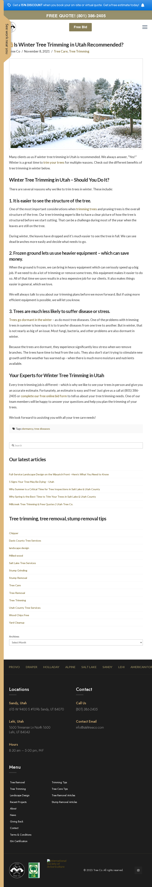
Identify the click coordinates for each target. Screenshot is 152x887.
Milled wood (16, 555)
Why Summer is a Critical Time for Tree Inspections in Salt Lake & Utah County (54, 489)
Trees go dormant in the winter (30, 320)
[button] (144, 27)
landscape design (19, 548)
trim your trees (53, 162)
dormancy (27, 428)
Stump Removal (18, 577)
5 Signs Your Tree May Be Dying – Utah (31, 481)
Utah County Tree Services (25, 607)
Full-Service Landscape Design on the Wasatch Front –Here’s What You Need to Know (59, 474)
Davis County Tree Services (25, 540)
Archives (14, 636)
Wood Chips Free (19, 615)
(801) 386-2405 (87, 709)
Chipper (13, 533)
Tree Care (61, 51)
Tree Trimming (79, 51)
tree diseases (42, 428)
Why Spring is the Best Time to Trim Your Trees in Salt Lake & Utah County (52, 496)
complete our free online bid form (44, 396)
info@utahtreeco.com (90, 727)
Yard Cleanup (16, 622)
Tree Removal (17, 592)
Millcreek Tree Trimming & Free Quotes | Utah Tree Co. (41, 504)
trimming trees (86, 209)
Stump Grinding (18, 570)
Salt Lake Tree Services (22, 563)
